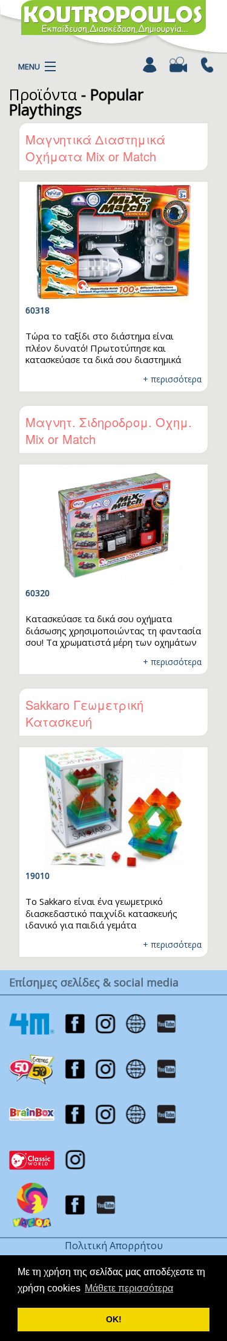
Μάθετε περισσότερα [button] (129, 1288)
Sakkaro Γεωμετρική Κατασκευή (84, 713)
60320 (37, 593)
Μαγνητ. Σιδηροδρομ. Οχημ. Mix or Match (108, 430)
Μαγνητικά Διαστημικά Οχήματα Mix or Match (95, 147)
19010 (37, 875)
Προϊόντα (43, 94)
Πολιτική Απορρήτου (114, 1245)
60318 (37, 310)
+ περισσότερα (172, 379)
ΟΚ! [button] (114, 1319)
